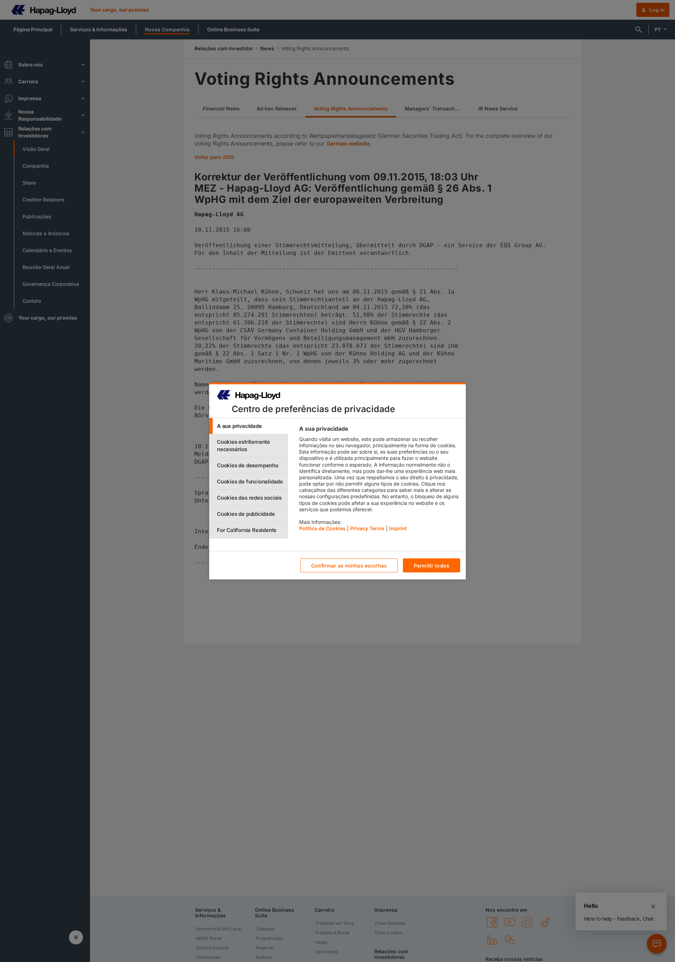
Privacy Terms (367, 528)
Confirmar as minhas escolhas (349, 566)
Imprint (398, 528)
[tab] (248, 426)
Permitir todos (431, 566)
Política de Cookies (322, 528)
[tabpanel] (379, 480)
